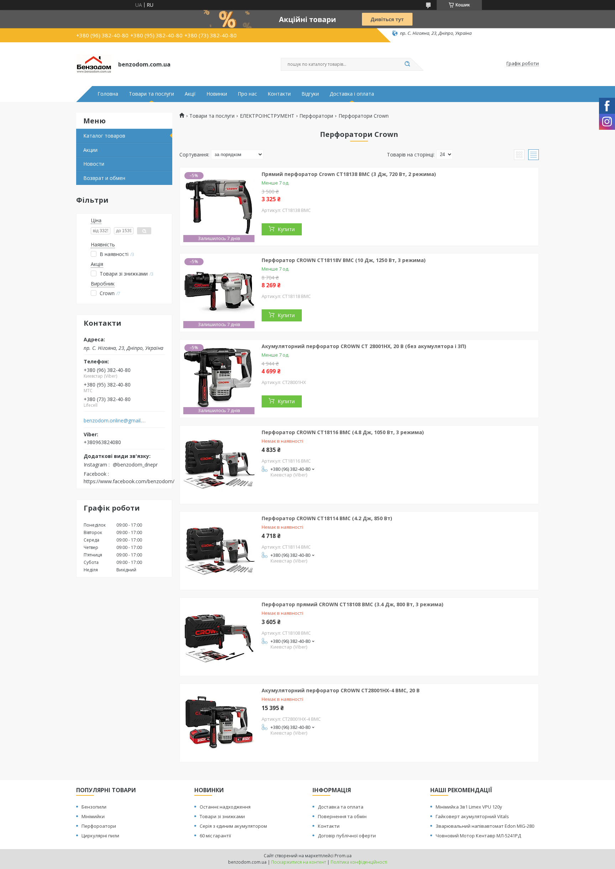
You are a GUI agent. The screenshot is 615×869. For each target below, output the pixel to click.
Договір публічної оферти (347, 835)
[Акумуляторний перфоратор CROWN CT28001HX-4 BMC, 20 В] (218, 722)
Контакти (279, 93)
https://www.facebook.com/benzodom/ (129, 481)
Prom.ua (343, 856)
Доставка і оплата (352, 93)
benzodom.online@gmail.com (115, 420)
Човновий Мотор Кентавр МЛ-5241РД (478, 835)
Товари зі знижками (222, 816)
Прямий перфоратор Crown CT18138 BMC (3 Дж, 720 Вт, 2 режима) (349, 174)
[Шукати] (407, 64)
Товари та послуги (151, 93)
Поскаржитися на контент (298, 862)
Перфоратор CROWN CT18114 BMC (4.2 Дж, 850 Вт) (327, 518)
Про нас (247, 93)
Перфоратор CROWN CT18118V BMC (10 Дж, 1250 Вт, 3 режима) (344, 260)
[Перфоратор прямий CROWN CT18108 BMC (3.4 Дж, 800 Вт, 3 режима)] (218, 636)
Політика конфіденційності (359, 862)
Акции (90, 149)
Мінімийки (93, 816)
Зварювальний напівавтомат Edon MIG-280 (485, 826)
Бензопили (94, 807)
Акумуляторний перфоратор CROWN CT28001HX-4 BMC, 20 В (341, 690)
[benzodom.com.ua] (94, 63)
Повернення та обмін (342, 816)
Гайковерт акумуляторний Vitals (472, 816)
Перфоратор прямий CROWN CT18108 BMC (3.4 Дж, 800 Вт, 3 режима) (352, 604)
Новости (93, 163)
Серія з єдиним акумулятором (233, 826)
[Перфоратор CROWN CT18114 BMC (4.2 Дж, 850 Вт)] (218, 550)
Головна (108, 93)
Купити (286, 229)
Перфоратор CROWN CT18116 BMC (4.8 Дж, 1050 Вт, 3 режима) (343, 432)
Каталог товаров (104, 135)
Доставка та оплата (340, 807)
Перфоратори (316, 116)
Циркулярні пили (100, 835)
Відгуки (310, 93)
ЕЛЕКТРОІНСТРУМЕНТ (267, 116)
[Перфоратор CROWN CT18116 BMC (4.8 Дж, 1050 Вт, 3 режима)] (218, 464)
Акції (190, 93)
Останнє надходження (225, 807)
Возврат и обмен (104, 178)
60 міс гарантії (215, 835)
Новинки (216, 93)
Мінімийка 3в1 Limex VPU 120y (469, 807)
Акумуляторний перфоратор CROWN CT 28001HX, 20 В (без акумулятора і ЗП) (364, 346)
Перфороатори (99, 826)
